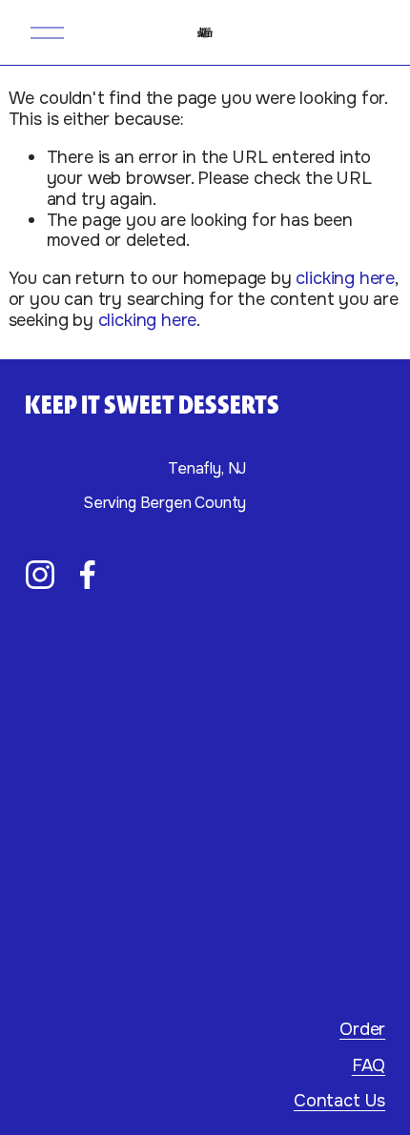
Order (362, 1030)
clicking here (345, 278)
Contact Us (339, 1101)
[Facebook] (87, 574)
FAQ (368, 1066)
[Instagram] (40, 574)
